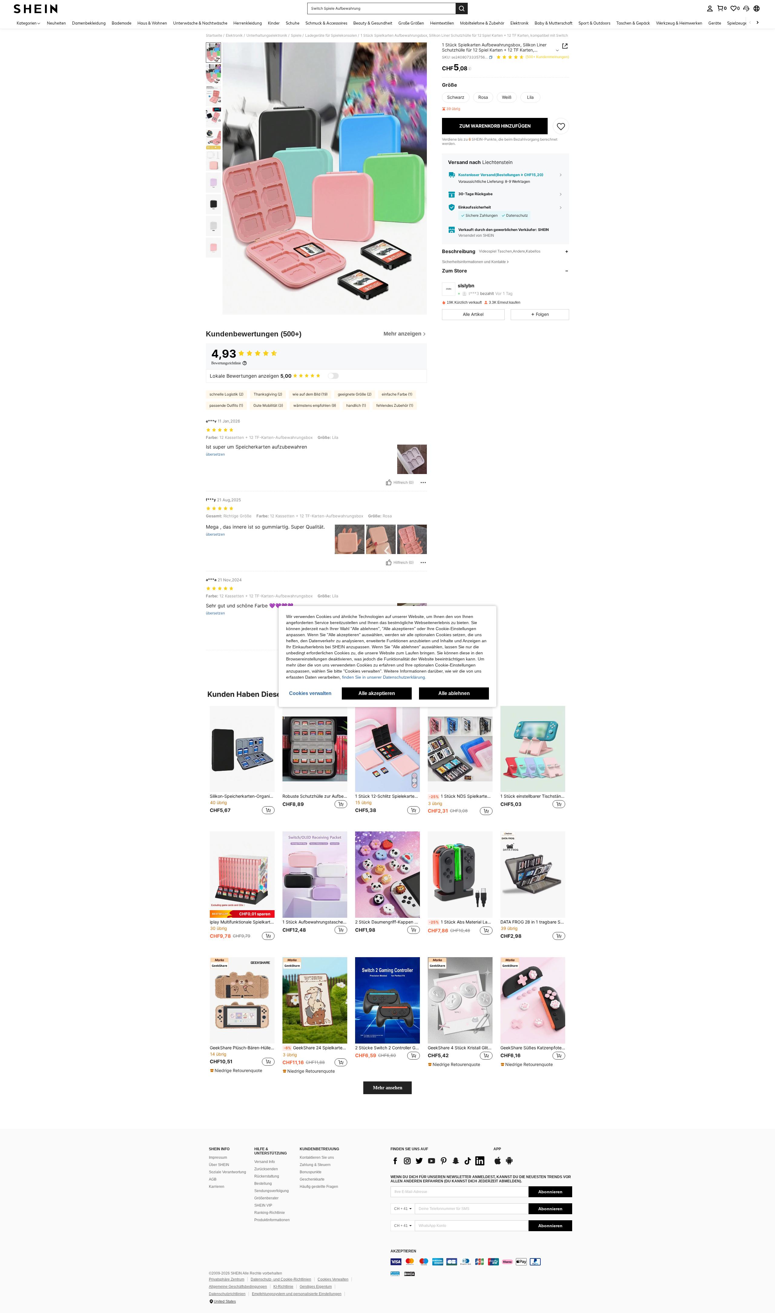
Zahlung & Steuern (315, 1165)
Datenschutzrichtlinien (227, 1294)
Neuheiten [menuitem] (56, 23)
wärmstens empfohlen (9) (314, 405)
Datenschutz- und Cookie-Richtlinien (281, 1279)
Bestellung (263, 1183)
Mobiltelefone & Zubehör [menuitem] (482, 23)
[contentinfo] (481, 1261)
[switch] (333, 376)
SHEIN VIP (263, 1205)
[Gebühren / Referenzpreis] (469, 69)
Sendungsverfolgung (271, 1191)
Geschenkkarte (312, 1179)
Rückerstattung (266, 1176)
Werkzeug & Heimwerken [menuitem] (679, 23)
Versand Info (264, 1162)
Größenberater (266, 1198)
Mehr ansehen (387, 1087)
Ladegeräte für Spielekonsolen (331, 35)
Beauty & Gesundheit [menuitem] (372, 23)
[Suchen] (462, 8)
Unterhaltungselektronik (266, 35)
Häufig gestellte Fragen (319, 1186)
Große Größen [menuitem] (411, 23)
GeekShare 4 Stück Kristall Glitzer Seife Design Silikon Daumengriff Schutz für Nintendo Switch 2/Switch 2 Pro (460, 1047)
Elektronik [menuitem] (519, 23)
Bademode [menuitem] (121, 23)
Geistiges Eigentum (316, 1287)
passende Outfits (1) (226, 405)
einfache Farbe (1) (397, 394)
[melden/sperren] (423, 482)
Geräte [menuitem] (714, 23)
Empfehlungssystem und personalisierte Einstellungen (296, 1294)
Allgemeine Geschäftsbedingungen (238, 1287)
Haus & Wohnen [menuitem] (152, 23)
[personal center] (710, 8)
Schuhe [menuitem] (292, 23)
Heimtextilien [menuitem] (442, 23)
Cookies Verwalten (333, 1279)
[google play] (509, 1163)
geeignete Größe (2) (354, 394)
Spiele (296, 35)
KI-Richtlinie (283, 1287)
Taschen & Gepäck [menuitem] (633, 23)
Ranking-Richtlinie (269, 1213)
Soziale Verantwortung (227, 1172)
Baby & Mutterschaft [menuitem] (553, 23)
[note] (242, 914)
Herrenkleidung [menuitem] (247, 23)
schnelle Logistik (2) (226, 394)
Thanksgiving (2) (268, 394)
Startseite (214, 35)
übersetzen (215, 454)
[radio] (456, 97)
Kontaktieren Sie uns (317, 1157)
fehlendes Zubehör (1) (394, 405)
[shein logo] (36, 8)
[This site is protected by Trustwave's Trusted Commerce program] (395, 1273)
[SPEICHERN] (561, 126)
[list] (439, 1160)
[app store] (497, 1163)
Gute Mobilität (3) (268, 405)
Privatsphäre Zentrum (226, 1279)
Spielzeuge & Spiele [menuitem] (745, 23)
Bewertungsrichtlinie (226, 363)
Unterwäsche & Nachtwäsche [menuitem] (200, 23)
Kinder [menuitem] (274, 23)
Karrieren (216, 1186)
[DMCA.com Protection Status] (409, 1273)
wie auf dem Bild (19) (310, 394)
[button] (746, 8)
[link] (722, 8)
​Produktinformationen (272, 1220)
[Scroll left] (750, 23)
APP (497, 1149)
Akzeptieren (403, 1251)
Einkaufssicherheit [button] (474, 207)
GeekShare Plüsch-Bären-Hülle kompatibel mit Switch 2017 (242, 1047)
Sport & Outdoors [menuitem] (594, 23)
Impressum (218, 1157)
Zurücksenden (266, 1169)
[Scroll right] (757, 23)
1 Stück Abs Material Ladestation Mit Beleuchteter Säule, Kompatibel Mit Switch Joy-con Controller (461, 922)
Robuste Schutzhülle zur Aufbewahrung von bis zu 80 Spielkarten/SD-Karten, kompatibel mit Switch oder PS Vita (314, 796)
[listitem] (242, 763)
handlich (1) (356, 405)
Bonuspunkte (311, 1172)
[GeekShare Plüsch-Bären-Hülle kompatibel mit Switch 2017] (242, 1000)
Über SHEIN (219, 1165)
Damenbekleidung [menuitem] (89, 23)
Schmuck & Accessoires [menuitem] (326, 23)
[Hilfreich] (388, 482)
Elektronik (234, 35)
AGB (212, 1179)
